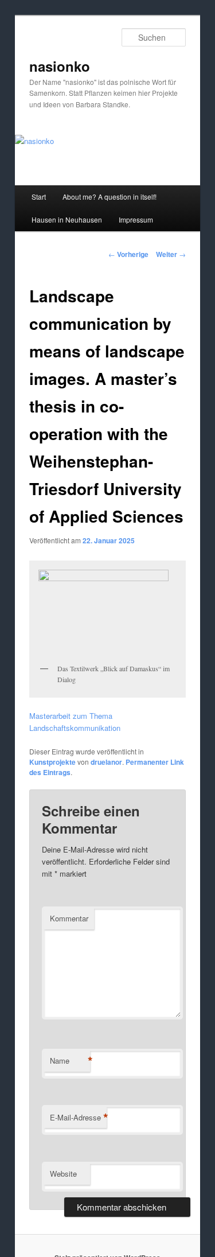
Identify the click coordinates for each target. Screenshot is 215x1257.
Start (39, 196)
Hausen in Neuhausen (67, 219)
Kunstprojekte (52, 762)
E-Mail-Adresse (78, 1117)
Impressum (136, 219)
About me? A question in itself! (109, 196)
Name (70, 1061)
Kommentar (69, 918)
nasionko (59, 66)
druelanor (106, 762)
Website (63, 1173)
